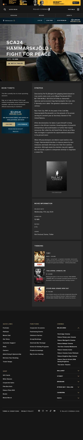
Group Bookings (35, 339)
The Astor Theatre (63, 365)
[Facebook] (39, 411)
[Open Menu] (78, 9)
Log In (40, 20)
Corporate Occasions (37, 328)
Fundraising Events (36, 332)
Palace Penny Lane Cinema (66, 337)
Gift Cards (6, 375)
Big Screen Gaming (36, 354)
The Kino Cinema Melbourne (67, 347)
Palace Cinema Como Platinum (67, 353)
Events (69, 15)
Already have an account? (15, 129)
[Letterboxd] (47, 411)
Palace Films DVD (9, 390)
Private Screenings (36, 350)
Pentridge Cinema (63, 334)
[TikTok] (51, 411)
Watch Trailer (17, 63)
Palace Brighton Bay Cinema (67, 356)
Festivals (6, 328)
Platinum (6, 332)
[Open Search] (4, 9)
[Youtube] (54, 411)
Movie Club (6, 335)
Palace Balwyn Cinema (65, 343)
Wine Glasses (7, 379)
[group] (11, 20)
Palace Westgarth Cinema (66, 340)
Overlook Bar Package (37, 343)
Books (5, 394)
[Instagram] (43, 411)
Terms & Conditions (10, 411)
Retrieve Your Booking (10, 358)
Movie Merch (7, 398)
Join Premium (61, 20)
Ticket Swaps (7, 361)
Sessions (13, 15)
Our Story (6, 339)
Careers (5, 350)
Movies (41, 15)
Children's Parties (36, 335)
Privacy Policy (27, 411)
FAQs (4, 347)
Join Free (49, 20)
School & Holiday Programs (39, 347)
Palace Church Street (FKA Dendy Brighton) (66, 360)
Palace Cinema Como (64, 350)
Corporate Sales (8, 383)
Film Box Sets (7, 386)
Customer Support (9, 343)
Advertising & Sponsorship (12, 354)
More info (15, 131)
